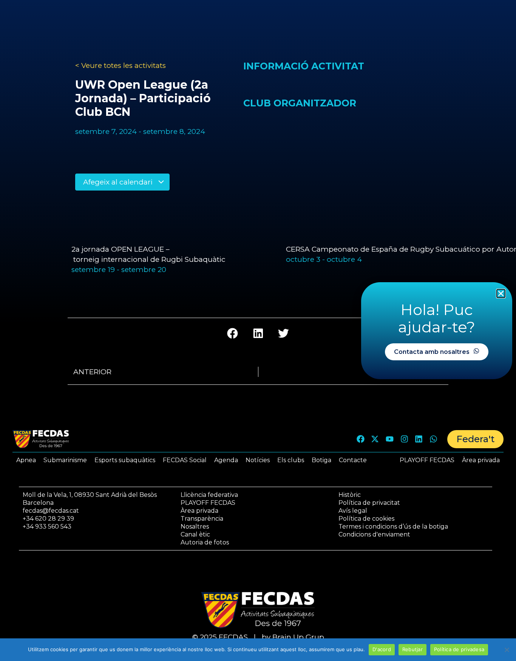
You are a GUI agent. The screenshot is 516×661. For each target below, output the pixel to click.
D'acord (381, 649)
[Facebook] (360, 439)
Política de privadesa (459, 649)
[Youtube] (389, 439)
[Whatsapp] (433, 439)
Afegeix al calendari (118, 182)
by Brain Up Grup (293, 637)
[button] (232, 333)
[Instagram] (404, 439)
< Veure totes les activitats (120, 65)
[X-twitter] (375, 439)
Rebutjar (412, 649)
